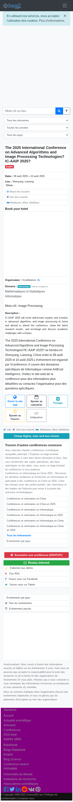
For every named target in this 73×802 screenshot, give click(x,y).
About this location (20, 191)
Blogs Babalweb (14, 749)
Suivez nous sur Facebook (23, 579)
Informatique (24, 287)
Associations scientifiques (21, 783)
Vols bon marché (18, 197)
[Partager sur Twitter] (12, 790)
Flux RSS (14, 573)
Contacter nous (26, 798)
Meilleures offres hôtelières (24, 202)
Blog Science (12, 759)
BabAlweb (10, 745)
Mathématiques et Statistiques (25, 291)
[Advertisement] (36, 68)
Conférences (12, 730)
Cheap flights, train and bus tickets (36, 435)
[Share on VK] (31, 790)
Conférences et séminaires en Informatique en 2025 (35, 515)
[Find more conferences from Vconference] (38, 280)
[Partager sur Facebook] (6, 790)
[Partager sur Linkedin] (18, 790)
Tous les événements (19, 535)
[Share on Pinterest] (37, 790)
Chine (9, 185)
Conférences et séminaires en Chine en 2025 (31, 504)
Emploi (8, 754)
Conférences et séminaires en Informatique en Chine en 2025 (35, 528)
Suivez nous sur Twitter (22, 584)
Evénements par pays (19, 541)
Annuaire (10, 725)
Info (8, 429)
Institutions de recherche (20, 779)
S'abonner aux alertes (21, 568)
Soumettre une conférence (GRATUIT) (38, 554)
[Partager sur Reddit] (25, 790)
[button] (66, 111)
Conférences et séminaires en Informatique (30, 509)
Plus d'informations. (52, 20)
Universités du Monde (18, 774)
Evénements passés (20, 608)
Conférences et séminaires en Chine (26, 498)
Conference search (16, 764)
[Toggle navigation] (65, 5)
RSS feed (10, 734)
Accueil (8, 715)
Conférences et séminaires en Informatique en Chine (35, 520)
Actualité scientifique (17, 720)
